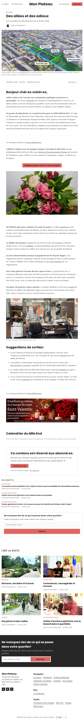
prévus (63, 355)
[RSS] (11, 689)
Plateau (4, 617)
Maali (52, 717)
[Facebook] (3, 689)
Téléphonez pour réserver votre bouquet (42, 165)
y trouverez (25, 379)
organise (63, 369)
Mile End (9, 12)
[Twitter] (7, 689)
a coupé (70, 287)
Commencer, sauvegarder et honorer (59, 585)
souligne (29, 246)
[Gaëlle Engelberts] (8, 25)
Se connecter (64, 4)
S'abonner (77, 4)
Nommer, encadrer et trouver (18, 583)
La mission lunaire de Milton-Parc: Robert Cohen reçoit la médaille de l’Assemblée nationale (40, 486)
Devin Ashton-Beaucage (10, 488)
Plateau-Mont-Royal (9, 493)
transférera (64, 227)
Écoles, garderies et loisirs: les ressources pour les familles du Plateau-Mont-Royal (36, 504)
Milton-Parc (6, 484)
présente (30, 100)
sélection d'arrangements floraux (52, 152)
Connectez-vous (19, 466)
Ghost (45, 717)
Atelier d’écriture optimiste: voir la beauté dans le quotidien (27, 495)
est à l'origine (55, 261)
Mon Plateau (28, 717)
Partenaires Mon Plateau (43, 703)
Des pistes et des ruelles (15, 621)
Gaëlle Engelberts (18, 25)
